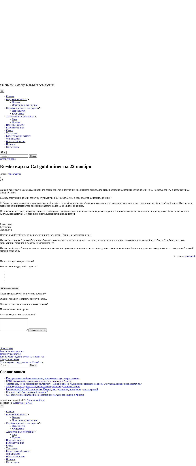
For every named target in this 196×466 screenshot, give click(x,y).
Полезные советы (15, 125)
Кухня (9, 130)
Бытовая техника (15, 127)
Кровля (16, 122)
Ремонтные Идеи (35, 400)
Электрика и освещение (24, 105)
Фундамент (18, 113)
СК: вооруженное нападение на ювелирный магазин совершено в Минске (45, 394)
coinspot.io (190, 256)
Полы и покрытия (15, 141)
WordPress (18, 402)
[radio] (101, 271)
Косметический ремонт (18, 136)
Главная (10, 96)
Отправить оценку (9, 288)
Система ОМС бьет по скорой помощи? (27, 392)
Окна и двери (13, 138)
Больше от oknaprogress (12, 351)
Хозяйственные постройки (21, 116)
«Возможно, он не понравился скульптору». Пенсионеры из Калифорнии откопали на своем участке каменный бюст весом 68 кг (74, 383)
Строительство (8, 159)
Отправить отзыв (37, 330)
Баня (14, 119)
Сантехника (12, 147)
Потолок (10, 144)
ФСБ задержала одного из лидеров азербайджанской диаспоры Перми (43, 386)
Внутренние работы (18, 99)
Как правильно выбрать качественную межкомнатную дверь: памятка (42, 378)
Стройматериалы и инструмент (23, 108)
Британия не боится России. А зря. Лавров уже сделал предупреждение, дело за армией (52, 389)
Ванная (16, 102)
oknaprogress (14, 174)
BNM (29, 402)
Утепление (11, 133)
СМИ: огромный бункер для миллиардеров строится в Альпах (38, 381)
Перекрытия (18, 110)
